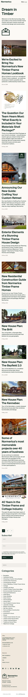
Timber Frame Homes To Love (11, 617)
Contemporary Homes (9, 582)
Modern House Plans (9, 607)
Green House (7, 598)
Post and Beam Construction (11, 610)
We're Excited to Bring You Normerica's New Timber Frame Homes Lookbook (13, 66)
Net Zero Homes (8, 608)
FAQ (3, 660)
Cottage (5, 586)
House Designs (7, 600)
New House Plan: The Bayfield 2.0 (12, 364)
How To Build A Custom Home (11, 603)
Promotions (6, 612)
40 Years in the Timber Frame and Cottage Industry (13, 505)
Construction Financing (9, 581)
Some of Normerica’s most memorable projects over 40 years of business (13, 445)
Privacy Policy (5, 662)
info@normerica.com (7, 642)
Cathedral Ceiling (8, 577)
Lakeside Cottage (8, 605)
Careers (4, 658)
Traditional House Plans (10, 622)
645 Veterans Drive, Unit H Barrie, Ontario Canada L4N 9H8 (8, 639)
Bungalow (6, 576)
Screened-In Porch (8, 613)
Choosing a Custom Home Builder (12, 579)
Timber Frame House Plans (11, 619)
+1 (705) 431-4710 (6, 646)
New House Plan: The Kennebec (12, 401)
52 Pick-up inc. (22, 694)
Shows (5, 615)
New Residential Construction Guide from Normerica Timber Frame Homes (14, 283)
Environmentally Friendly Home (12, 591)
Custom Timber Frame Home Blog (12, 589)
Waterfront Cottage (8, 624)
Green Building (7, 596)
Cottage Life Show (8, 588)
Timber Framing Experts (10, 620)
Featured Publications (9, 593)
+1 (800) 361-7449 (6, 644)
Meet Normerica (6, 655)
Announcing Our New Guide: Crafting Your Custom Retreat (12, 192)
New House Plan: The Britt (12, 328)
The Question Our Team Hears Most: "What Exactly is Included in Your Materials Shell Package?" (13, 122)
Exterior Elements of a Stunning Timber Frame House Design (13, 237)
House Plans (6, 601)
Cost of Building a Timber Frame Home (14, 584)
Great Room (6, 595)
